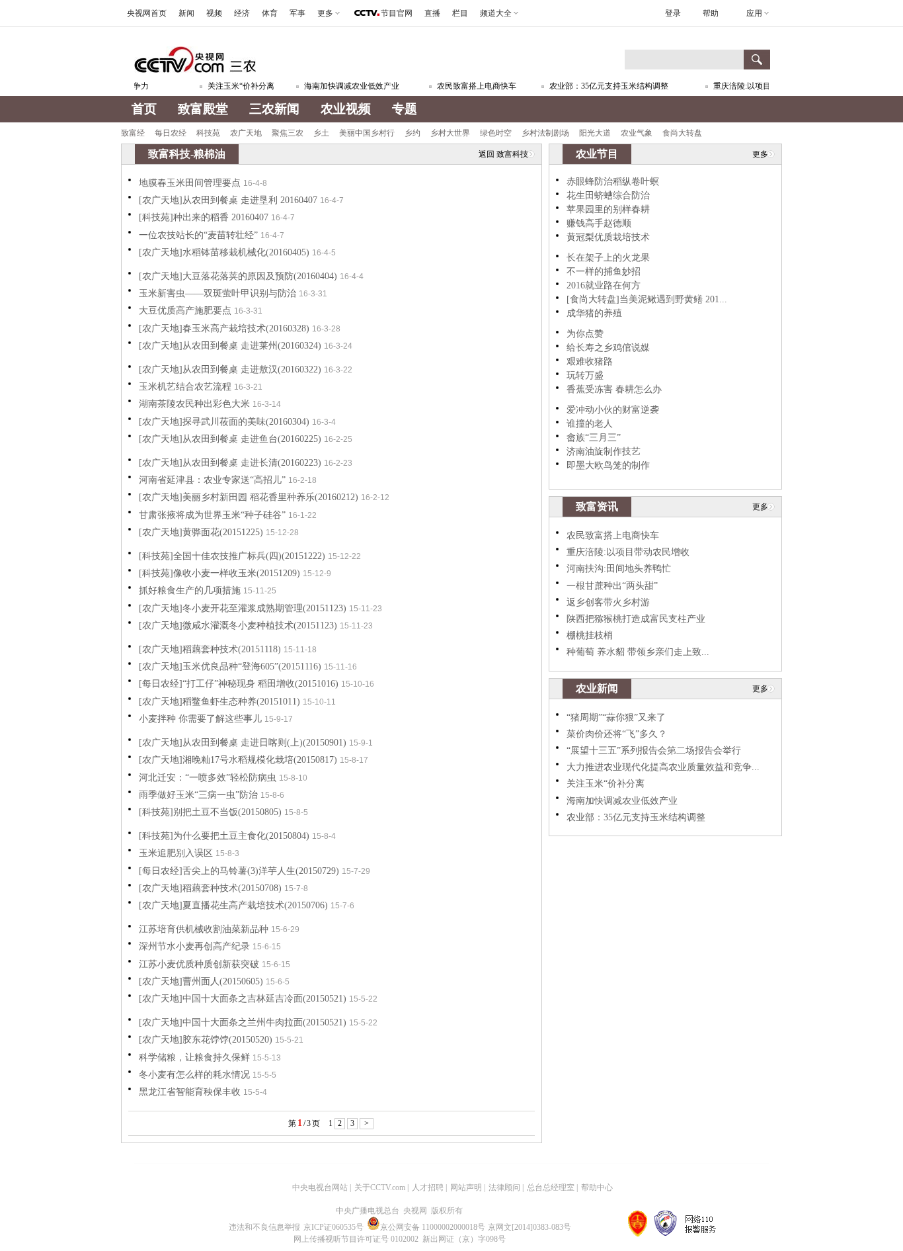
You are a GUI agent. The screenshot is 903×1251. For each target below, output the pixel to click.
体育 (270, 13)
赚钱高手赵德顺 (599, 223)
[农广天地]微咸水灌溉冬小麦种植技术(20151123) (238, 625)
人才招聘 (428, 1187)
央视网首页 (147, 13)
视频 (214, 13)
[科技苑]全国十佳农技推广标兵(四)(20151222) (232, 556)
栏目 (460, 13)
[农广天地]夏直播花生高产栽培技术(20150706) (233, 905)
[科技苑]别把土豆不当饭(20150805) (210, 812)
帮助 (711, 13)
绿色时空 (496, 133)
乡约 (412, 133)
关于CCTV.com (379, 1187)
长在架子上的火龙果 (608, 258)
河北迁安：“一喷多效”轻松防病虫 (207, 778)
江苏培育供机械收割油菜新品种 (203, 929)
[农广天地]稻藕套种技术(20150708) (210, 888)
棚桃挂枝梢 (590, 635)
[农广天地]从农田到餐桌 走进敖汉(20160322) (230, 369)
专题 (404, 109)
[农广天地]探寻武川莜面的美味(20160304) (224, 422)
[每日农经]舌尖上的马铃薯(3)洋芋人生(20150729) (239, 871)
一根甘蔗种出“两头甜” (612, 586)
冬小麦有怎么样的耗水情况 (194, 1075)
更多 (760, 154)
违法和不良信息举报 (264, 1227)
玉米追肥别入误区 (176, 853)
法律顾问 (504, 1187)
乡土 (321, 133)
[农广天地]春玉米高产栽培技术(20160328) (224, 328)
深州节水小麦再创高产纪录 (194, 946)
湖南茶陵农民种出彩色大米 (194, 404)
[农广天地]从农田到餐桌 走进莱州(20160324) (230, 346)
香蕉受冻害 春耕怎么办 (614, 389)
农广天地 (246, 133)
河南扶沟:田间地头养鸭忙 (619, 569)
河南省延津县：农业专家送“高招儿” (212, 480)
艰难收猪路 (590, 362)
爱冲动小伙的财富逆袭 (613, 410)
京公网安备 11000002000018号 (432, 1227)
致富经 (133, 133)
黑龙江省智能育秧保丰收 (190, 1092)
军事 (297, 13)
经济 (242, 13)
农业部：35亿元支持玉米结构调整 (598, 86)
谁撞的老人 (590, 424)
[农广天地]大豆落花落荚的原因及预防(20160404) (238, 276)
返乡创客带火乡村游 (608, 602)
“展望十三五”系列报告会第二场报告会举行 (654, 750)
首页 (144, 109)
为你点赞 (585, 334)
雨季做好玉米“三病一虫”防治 (198, 795)
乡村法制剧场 (545, 133)
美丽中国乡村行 (367, 133)
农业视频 (346, 109)
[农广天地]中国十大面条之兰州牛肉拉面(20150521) (242, 1022)
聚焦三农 (287, 133)
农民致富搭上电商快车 (466, 86)
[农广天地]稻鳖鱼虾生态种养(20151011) (219, 702)
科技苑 (208, 133)
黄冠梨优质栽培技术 (608, 237)
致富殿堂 (203, 109)
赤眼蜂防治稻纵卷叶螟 (613, 182)
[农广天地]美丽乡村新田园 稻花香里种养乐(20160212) (248, 497)
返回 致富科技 (503, 154)
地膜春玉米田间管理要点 (190, 183)
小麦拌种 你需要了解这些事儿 (200, 719)
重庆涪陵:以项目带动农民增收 (755, 86)
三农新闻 (274, 109)
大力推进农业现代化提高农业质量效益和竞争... (663, 767)
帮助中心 (597, 1187)
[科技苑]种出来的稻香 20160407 (203, 217)
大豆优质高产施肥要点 (185, 311)
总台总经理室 (550, 1187)
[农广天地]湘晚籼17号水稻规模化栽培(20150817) (238, 760)
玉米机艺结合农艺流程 (185, 387)
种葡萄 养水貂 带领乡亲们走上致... (638, 652)
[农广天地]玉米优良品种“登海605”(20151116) (230, 666)
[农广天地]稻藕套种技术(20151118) (210, 649)
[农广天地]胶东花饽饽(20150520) (205, 1040)
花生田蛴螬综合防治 (608, 195)
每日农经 (170, 133)
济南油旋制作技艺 (604, 451)
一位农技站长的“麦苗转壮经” (198, 235)
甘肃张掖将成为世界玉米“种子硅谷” (212, 515)
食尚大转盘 (682, 133)
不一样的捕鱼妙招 (604, 272)
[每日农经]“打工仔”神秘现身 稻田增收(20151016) (238, 684)
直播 (432, 13)
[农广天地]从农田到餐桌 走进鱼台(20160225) (230, 439)
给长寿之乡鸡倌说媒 (608, 348)
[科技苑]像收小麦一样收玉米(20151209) (219, 573)
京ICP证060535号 (333, 1227)
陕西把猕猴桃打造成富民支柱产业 (636, 619)
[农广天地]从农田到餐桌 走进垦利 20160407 (228, 200)
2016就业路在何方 (604, 285)
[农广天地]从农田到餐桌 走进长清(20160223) (230, 463)
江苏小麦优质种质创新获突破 (199, 964)
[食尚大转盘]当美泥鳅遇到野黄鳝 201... (647, 299)
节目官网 (396, 13)
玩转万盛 (585, 375)
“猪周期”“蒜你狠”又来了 (616, 717)
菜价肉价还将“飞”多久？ (617, 734)
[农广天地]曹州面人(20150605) (201, 981)
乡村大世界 (450, 133)
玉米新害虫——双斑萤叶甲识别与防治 (217, 293)
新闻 (186, 13)
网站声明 (466, 1187)
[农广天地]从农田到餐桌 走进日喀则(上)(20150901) (242, 743)
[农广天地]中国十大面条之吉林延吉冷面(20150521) (242, 999)
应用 (754, 13)
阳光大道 (595, 133)
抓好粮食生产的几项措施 (190, 590)
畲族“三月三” (594, 438)
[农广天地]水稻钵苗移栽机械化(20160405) (224, 252)
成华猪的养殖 (594, 313)
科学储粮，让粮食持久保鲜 (194, 1057)
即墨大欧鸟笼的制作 (608, 465)
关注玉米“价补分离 (230, 86)
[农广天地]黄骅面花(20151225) (201, 532)
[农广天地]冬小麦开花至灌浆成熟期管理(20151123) (242, 608)
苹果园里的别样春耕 (608, 209)
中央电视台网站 (320, 1187)
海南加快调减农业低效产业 (341, 86)
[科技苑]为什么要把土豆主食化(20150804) (224, 836)
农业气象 (636, 133)
